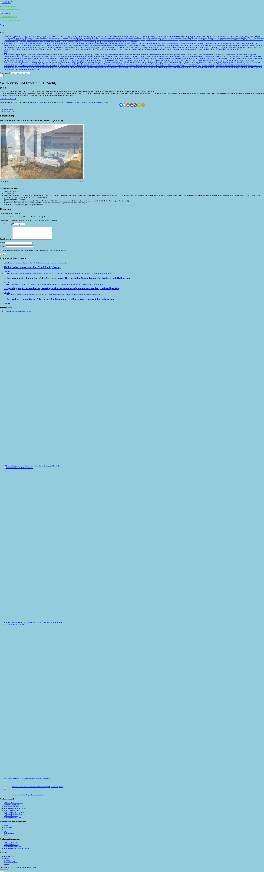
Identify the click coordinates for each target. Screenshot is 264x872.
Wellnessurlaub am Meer (12, 810)
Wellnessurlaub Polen (11, 843)
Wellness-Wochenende (11, 805)
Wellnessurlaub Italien (11, 845)
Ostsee (6, 51)
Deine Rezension (6, 239)
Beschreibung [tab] (8, 109)
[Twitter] (124, 105)
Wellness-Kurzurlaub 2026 (8, 6)
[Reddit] (128, 105)
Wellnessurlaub (86, 102)
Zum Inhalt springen (6, 1)
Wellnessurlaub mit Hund (12, 818)
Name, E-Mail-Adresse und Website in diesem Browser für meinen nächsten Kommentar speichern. (34, 250)
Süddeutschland (133, 57)
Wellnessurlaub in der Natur (13, 814)
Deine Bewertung (6, 224)
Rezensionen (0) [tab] (9, 111)
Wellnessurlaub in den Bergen (14, 812)
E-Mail (3, 246)
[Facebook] (121, 105)
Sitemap (6, 864)
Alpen (134, 39)
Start (80, 181)
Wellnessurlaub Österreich (12, 846)
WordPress (17, 867)
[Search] (2, 75)
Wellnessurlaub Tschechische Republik (16, 848)
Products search (5, 73)
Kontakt (6, 858)
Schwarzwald (133, 46)
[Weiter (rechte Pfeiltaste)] (3, 871)
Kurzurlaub (61, 102)
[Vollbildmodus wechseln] (3, 869)
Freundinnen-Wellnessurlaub (13, 806)
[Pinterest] (135, 105)
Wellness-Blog (9, 856)
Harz (5, 53)
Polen (133, 65)
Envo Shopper (32, 867)
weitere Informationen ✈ (8, 99)
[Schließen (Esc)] (7, 869)
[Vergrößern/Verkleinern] (1, 869)
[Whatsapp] (139, 105)
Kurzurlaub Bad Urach (73, 102)
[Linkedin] (131, 105)
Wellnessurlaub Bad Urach (101, 102)
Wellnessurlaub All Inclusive (13, 803)
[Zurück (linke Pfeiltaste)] (1, 871)
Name (2, 242)
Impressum (7, 860)
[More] (143, 105)
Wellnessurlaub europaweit (38, 102)
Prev (3, 151)
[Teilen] (5, 869)
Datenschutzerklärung (11, 862)
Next (80, 151)
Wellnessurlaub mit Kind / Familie (15, 808)
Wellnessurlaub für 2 (11, 816)
